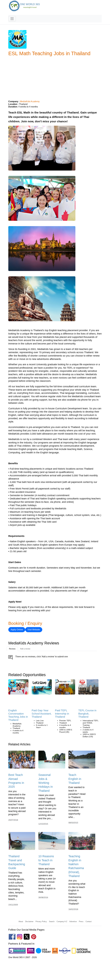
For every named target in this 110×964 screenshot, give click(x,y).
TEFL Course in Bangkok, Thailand (87, 713)
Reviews (12, 649)
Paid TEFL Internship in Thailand (62, 713)
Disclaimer (29, 921)
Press (81, 921)
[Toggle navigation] (12, 18)
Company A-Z (62, 921)
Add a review (25, 649)
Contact (89, 921)
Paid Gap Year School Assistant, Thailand (42, 713)
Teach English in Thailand (74, 778)
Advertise (73, 921)
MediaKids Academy (30, 101)
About (21, 921)
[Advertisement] (55, 77)
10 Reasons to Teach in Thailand (46, 860)
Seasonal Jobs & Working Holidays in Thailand (45, 782)
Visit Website (34, 629)
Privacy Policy (41, 921)
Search (51, 921)
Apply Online (17, 629)
